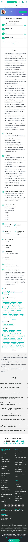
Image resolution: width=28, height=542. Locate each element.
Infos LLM (17, 500)
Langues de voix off (19, 462)
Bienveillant (12, 336)
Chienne (14, 303)
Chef (20, 303)
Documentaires (4, 482)
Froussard (12, 338)
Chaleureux (11, 331)
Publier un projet (11, 2)
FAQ (16, 455)
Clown (5, 308)
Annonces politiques (5, 470)
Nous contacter (18, 488)
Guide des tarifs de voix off (21, 457)
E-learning (3, 457)
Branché (12, 340)
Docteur (5, 312)
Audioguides (4, 478)
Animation (3, 471)
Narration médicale (5, 473)
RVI (2, 463)
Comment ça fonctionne (20, 452)
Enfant (17, 305)
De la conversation (8, 333)
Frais (19, 338)
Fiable (5, 331)
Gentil (5, 336)
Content (14, 343)
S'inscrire (17, 484)
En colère (21, 343)
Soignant (5, 305)
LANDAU (3, 468)
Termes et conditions (19, 489)
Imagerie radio (4, 480)
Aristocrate (6, 303)
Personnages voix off (19, 473)
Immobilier (3, 475)
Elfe (11, 312)
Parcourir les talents (9, 7)
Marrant (5, 338)
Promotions (16, 7)
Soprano (5, 294)
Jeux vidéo (3, 464)
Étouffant (17, 333)
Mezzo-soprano (17, 291)
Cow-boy (21, 308)
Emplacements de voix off (20, 471)
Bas (10, 291)
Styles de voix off (18, 469)
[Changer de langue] (19, 2)
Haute (5, 291)
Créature (6, 310)
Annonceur (15, 300)
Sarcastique (6, 343)
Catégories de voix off (20, 467)
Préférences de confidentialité (14, 537)
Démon (12, 310)
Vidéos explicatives (5, 461)
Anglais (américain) (14, 21)
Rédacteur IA (4, 501)
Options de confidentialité (20, 495)
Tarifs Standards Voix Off (20, 459)
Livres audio (4, 466)
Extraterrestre (7, 300)
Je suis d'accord (14, 540)
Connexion (17, 482)
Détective (19, 310)
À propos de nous (18, 486)
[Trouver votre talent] (23, 2)
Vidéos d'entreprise (5, 459)
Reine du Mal (18, 312)
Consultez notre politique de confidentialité (16, 535)
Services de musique (5, 489)
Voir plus (14, 43)
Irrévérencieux (20, 340)
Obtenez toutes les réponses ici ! (14, 442)
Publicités (3, 456)
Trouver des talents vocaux (21, 460)
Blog (16, 453)
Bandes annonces (5, 484)
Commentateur (12, 308)
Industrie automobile (5, 477)
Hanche (5, 340)
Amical (19, 331)
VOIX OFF (3, 453)
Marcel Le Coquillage (8, 324)
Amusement (20, 336)
